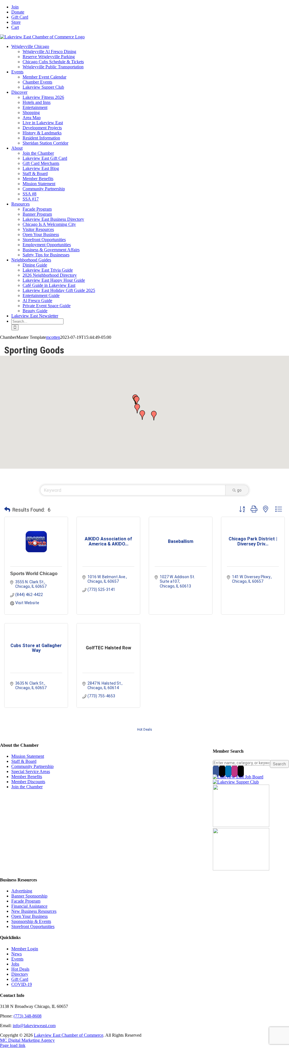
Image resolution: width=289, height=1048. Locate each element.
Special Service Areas (30, 771)
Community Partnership (32, 766)
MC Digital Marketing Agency (27, 1040)
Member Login (24, 948)
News (16, 953)
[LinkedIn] (228, 771)
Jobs (15, 964)
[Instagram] (234, 771)
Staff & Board (23, 761)
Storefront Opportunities (32, 926)
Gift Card (19, 979)
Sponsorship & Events (31, 921)
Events (17, 959)
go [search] (239, 490)
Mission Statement (27, 756)
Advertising (21, 890)
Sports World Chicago (34, 573)
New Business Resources (33, 911)
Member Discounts (28, 781)
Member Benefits (26, 776)
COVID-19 (21, 984)
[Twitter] (222, 771)
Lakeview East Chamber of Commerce (68, 1035)
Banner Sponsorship (29, 896)
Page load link (12, 1045)
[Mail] (241, 771)
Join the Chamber (27, 786)
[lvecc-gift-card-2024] (241, 868)
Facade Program (25, 901)
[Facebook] (216, 771)
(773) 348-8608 (27, 1016)
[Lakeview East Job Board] (238, 776)
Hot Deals (144, 730)
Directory (19, 974)
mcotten (53, 337)
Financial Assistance (29, 906)
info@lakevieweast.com (34, 1025)
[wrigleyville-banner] (241, 825)
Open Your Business (29, 916)
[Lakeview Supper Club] (236, 782)
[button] (142, 415)
